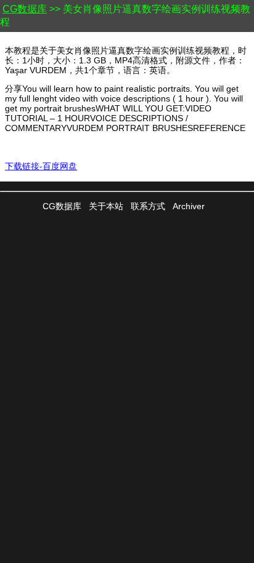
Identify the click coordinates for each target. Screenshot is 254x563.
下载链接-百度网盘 (41, 166)
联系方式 (148, 206)
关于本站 (106, 206)
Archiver (189, 206)
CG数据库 (24, 9)
